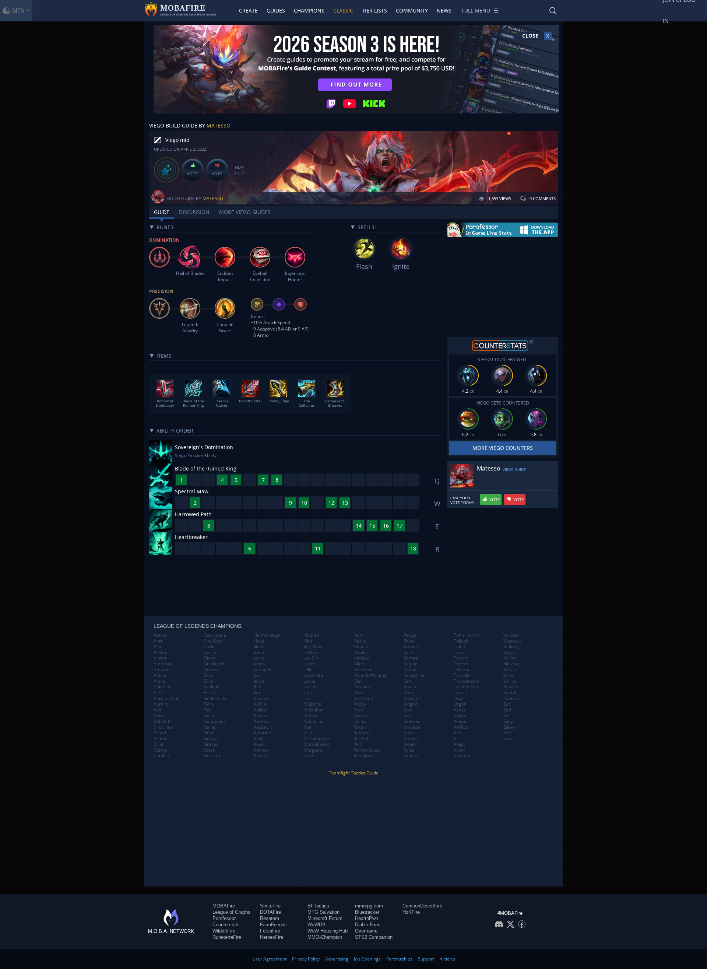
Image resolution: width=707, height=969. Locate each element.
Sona (409, 733)
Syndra (411, 756)
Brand (160, 733)
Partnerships (399, 959)
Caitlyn (161, 750)
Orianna (362, 687)
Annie (159, 681)
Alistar (160, 658)
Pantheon (363, 699)
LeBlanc (311, 652)
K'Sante (261, 699)
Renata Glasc (367, 750)
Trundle (461, 675)
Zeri (507, 715)
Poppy (360, 704)
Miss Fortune (316, 739)
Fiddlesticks (215, 699)
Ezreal (210, 693)
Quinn (360, 721)
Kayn (259, 744)
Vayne (460, 715)
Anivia (160, 675)
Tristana (462, 670)
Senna (410, 670)
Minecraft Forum (324, 918)
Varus (459, 710)
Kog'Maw (312, 647)
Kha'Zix (261, 756)
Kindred (311, 635)
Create (248, 10)
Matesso (219, 125)
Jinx (257, 693)
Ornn (359, 693)
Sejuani (411, 664)
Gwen (209, 750)
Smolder (412, 727)
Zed (507, 710)
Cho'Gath (213, 641)
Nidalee (361, 658)
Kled (307, 641)
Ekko (208, 675)
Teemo (461, 658)
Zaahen (511, 699)
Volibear (511, 635)
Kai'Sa (260, 704)
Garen (210, 727)
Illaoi (258, 647)
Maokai (311, 715)
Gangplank (215, 721)
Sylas (409, 750)
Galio (209, 715)
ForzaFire (270, 931)
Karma (260, 715)
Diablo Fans (367, 924)
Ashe (159, 693)
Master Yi (313, 721)
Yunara (510, 687)
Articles (447, 959)
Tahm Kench (466, 635)
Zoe (507, 733)
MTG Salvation (323, 912)
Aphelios (162, 687)
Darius (210, 652)
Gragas (211, 739)
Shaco (410, 687)
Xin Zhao (512, 664)
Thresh (461, 664)
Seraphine (414, 675)
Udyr (459, 699)
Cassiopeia (215, 635)
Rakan (360, 727)
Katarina (262, 733)
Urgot (459, 704)
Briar (159, 744)
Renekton (363, 756)
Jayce (259, 681)
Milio (308, 733)
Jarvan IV (262, 670)
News (444, 10)
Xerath (510, 658)
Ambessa (163, 664)
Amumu (162, 670)
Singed (411, 704)
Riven (409, 641)
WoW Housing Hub (327, 931)
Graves (211, 744)
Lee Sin (310, 658)
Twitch (460, 693)
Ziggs (508, 721)
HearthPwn (366, 918)
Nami (359, 635)
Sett (408, 681)
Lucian (310, 687)
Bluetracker (367, 912)
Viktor (459, 750)
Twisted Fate (466, 687)
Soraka (411, 739)
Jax (257, 675)
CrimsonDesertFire (422, 906)
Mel (307, 727)
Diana (210, 658)
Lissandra (313, 675)
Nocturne (363, 670)
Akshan (161, 652)
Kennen (261, 750)
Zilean (509, 727)
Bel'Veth (162, 721)
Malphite (312, 704)
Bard (158, 715)
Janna (259, 664)
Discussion (194, 212)
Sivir (408, 715)
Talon (459, 647)
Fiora (209, 704)
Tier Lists (374, 10)
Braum (161, 739)
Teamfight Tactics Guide (354, 773)
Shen (409, 693)
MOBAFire (223, 906)
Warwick (512, 641)
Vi (455, 739)
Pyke (358, 710)
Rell (357, 744)
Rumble (411, 647)
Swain (410, 744)
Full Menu (476, 10)
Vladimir (462, 756)
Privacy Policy (306, 959)
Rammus (363, 733)
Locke (309, 681)
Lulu (307, 693)
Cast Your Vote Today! (462, 500)
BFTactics (318, 906)
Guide (161, 212)
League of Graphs (231, 912)
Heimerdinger (268, 635)
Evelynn (211, 687)
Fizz (207, 710)
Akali (158, 647)
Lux (306, 699)
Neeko (360, 652)
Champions (309, 10)
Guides (276, 10)
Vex (457, 733)
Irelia (259, 652)
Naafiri (310, 756)
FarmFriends (273, 924)
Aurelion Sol (166, 699)
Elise (208, 681)
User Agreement (269, 959)
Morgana (312, 750)
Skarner (412, 721)
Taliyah (461, 641)
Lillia (308, 670)
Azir (158, 710)
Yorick (509, 681)
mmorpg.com (369, 906)
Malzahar (313, 710)
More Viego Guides (245, 212)
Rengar (411, 635)
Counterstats (226, 924)
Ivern (259, 658)
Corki (209, 647)
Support (426, 959)
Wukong (511, 647)
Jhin (257, 687)
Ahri (158, 641)
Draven (211, 670)
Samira (411, 658)
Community (412, 10)
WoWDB (316, 924)
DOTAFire (270, 912)
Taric (459, 652)
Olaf (358, 681)
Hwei (259, 641)
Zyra (508, 739)
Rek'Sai (361, 739)
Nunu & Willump (370, 675)
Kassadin (263, 727)
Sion (408, 710)
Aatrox (160, 635)
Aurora (161, 704)
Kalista (260, 710)
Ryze (408, 652)
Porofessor (224, 918)
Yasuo (509, 670)
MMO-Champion (324, 937)
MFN (18, 11)
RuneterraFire (226, 937)
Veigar (460, 721)
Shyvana (412, 699)
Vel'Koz (461, 727)
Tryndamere (466, 681)
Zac (507, 704)
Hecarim (212, 756)
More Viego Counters (502, 447)
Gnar (209, 733)
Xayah (509, 652)
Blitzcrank (164, 727)
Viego (459, 744)
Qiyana (361, 715)
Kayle (259, 739)
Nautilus (362, 647)
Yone (508, 675)
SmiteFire (270, 906)
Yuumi (509, 693)
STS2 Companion (374, 937)
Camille (161, 756)
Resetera (269, 918)
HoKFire (411, 912)
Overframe (366, 931)
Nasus (360, 641)
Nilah (359, 664)
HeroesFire (271, 937)
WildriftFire (223, 931)
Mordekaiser (316, 744)
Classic (343, 10)
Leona (309, 664)
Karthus (262, 721)
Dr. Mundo (214, 664)
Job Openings (367, 959)
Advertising (336, 959)
